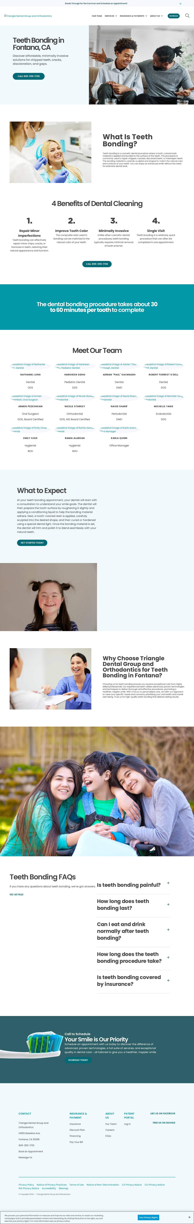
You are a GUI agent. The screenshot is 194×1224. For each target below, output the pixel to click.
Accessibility (49, 1188)
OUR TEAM (97, 16)
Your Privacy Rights (148, 1217)
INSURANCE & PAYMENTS (132, 16)
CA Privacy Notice (132, 1184)
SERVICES (109, 16)
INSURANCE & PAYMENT (78, 1115)
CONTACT (25, 1113)
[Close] (189, 1217)
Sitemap (63, 1188)
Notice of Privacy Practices (52, 1184)
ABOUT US (155, 16)
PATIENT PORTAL (129, 1115)
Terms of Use (76, 1184)
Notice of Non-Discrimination (103, 1184)
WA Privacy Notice (29, 1188)
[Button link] (187, 16)
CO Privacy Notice (155, 1184)
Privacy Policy (26, 1184)
